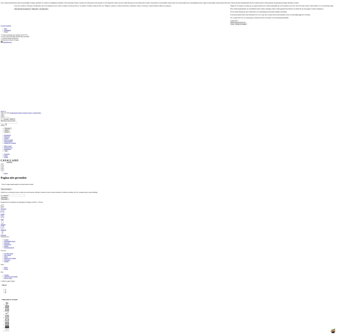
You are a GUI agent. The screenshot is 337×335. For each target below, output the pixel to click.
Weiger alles (35, 9)
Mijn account (7, 146)
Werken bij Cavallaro (10, 143)
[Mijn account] (2, 167)
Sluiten (12, 119)
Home (6, 173)
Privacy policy (8, 278)
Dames (6, 157)
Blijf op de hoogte (6, 189)
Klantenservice (8, 147)
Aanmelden (4, 197)
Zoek (2, 125)
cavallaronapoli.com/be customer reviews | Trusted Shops (25, 113)
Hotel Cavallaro (8, 140)
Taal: (6, 151)
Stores (6, 257)
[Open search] (2, 164)
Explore (6, 138)
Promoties (7, 154)
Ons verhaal (7, 255)
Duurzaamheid (8, 141)
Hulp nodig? (4, 199)
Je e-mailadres (5, 195)
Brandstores (7, 30)
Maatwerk (7, 136)
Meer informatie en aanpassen (22, 9)
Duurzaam (7, 260)
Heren (6, 155)
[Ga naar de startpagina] (9, 162)
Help (5, 28)
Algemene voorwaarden (11, 276)
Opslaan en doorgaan (240, 24)
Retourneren (7, 149)
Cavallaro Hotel (8, 253)
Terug (232, 24)
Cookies (6, 275)
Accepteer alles (44, 9)
